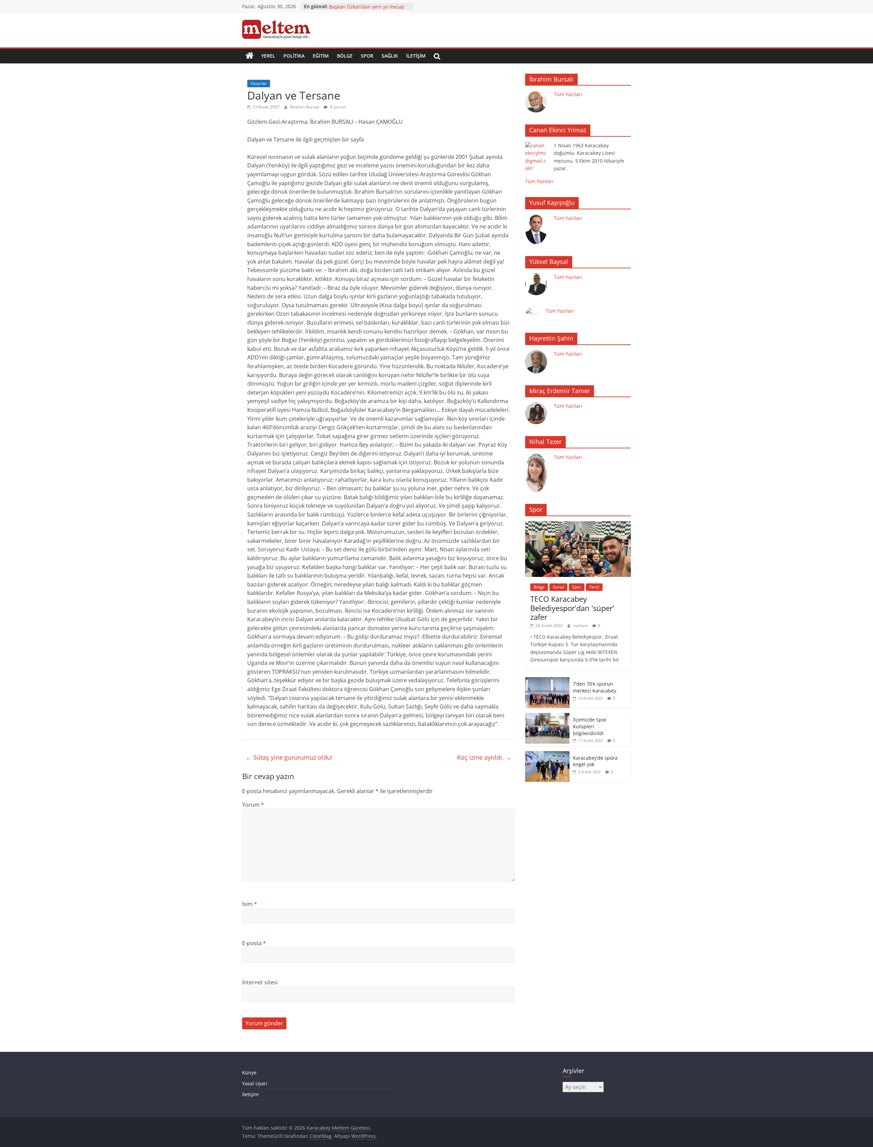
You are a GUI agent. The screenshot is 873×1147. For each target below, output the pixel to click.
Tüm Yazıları (568, 94)
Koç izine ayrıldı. (484, 757)
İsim (249, 904)
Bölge (345, 56)
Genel (558, 587)
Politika (294, 56)
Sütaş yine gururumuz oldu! (289, 757)
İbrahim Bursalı (305, 107)
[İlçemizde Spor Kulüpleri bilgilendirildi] (547, 716)
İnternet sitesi (260, 982)
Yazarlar (259, 83)
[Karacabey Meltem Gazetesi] (249, 56)
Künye (249, 1072)
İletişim (416, 56)
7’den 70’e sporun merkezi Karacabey (594, 687)
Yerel (268, 56)
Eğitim (321, 56)
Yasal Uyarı (254, 1083)
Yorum (253, 804)
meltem (581, 625)
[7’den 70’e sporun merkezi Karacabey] (547, 680)
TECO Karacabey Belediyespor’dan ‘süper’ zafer (572, 608)
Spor (367, 56)
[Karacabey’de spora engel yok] (547, 754)
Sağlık (390, 56)
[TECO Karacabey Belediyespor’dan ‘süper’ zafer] (578, 525)
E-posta (254, 943)
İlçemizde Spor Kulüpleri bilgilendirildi (590, 726)
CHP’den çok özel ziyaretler (359, 6)
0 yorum (337, 107)
